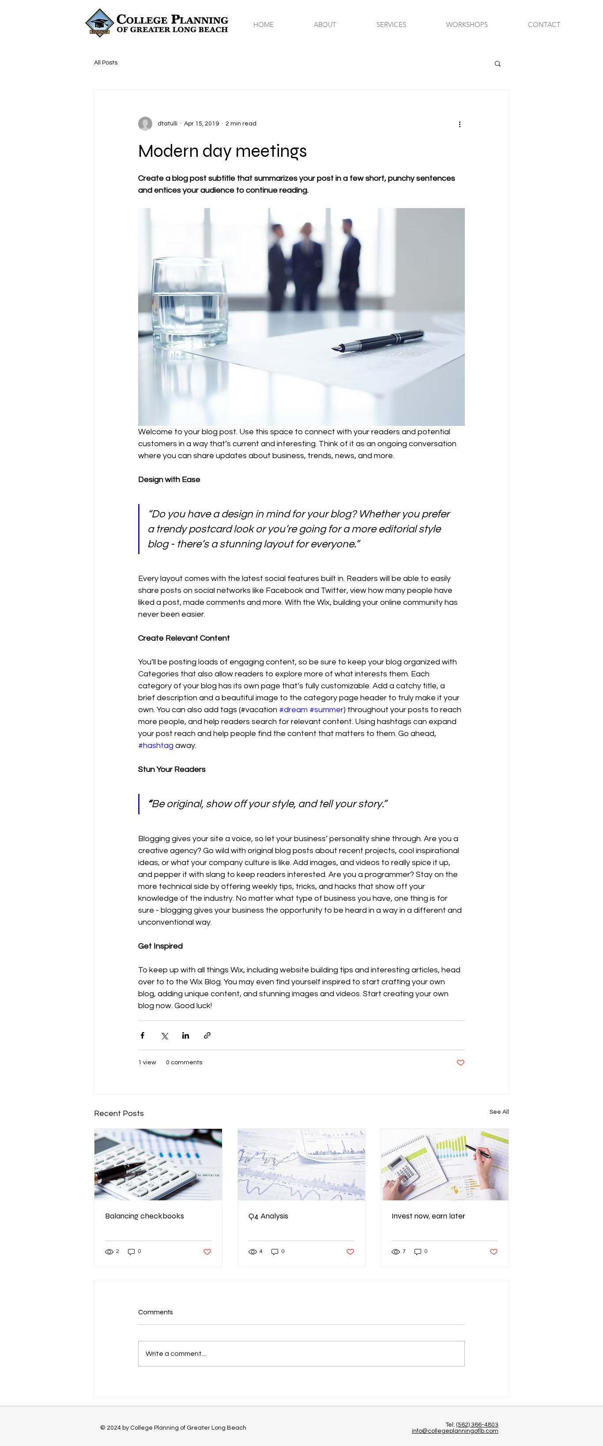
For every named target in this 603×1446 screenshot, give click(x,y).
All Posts (105, 63)
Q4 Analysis (268, 1216)
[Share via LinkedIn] (185, 1035)
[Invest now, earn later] (445, 1164)
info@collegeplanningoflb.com (455, 1431)
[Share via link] (207, 1035)
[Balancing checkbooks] (158, 1164)
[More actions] (459, 123)
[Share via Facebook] (142, 1035)
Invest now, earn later (428, 1216)
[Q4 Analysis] (302, 1164)
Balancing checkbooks (144, 1216)
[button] (405, 24)
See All (499, 1112)
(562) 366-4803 (477, 1425)
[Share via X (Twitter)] (164, 1035)
